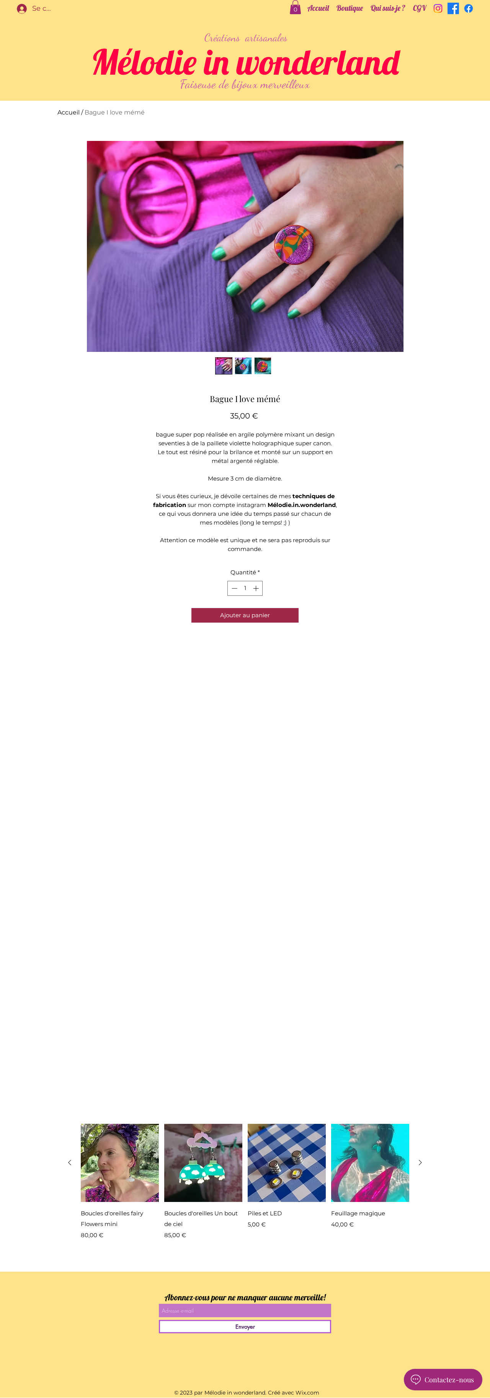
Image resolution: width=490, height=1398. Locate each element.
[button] (295, 7)
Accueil (68, 112)
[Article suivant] (420, 1162)
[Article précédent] (69, 1162)
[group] (245, 1182)
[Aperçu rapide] (120, 1163)
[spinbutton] (245, 588)
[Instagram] (438, 8)
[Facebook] (453, 8)
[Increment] (257, 588)
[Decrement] (234, 588)
